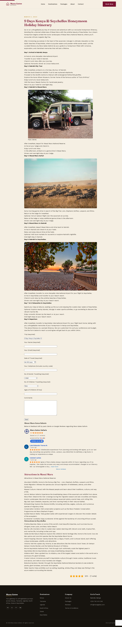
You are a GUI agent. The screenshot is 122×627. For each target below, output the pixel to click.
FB (7, 607)
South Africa (44, 608)
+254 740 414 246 (96, 601)
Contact (81, 4)
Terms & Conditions (71, 608)
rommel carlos (35, 458)
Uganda (42, 605)
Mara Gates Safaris (38, 430)
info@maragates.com (97, 605)
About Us (68, 598)
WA (20, 607)
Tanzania (43, 601)
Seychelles (43, 615)
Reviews (68, 605)
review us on (36, 441)
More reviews (61, 469)
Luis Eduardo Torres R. (38, 445)
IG (11, 607)
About (72, 4)
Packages (63, 4)
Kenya (42, 598)
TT (16, 607)
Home (43, 4)
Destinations (52, 4)
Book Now (109, 4)
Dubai (42, 611)
